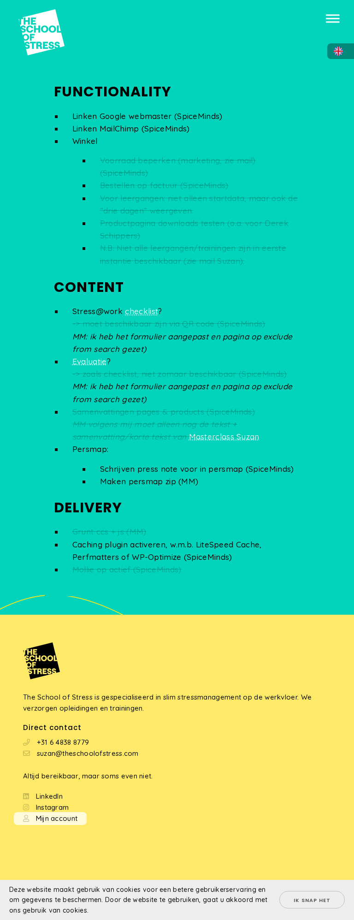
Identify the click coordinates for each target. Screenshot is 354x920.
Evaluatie (89, 361)
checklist (141, 311)
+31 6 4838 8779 (63, 742)
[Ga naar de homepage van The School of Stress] (32, 18)
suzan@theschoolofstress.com (88, 753)
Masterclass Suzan (224, 436)
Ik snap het (312, 900)
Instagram (52, 807)
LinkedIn (49, 796)
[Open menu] (333, 16)
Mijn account (57, 818)
